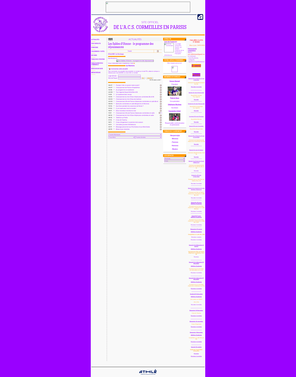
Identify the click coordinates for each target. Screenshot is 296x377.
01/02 (110, 108)
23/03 (110, 101)
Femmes (175, 142)
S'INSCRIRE (94, 47)
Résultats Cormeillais (196, 87)
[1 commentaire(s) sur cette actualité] (159, 113)
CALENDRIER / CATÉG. (98, 51)
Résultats (196, 99)
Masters (175, 149)
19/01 (110, 111)
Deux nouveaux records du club (126, 111)
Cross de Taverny (121, 120)
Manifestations (112, 58)
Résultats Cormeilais (196, 211)
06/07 (110, 85)
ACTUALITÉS (95, 39)
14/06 (110, 90)
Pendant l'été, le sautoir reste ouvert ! (128, 85)
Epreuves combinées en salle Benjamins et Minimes (132, 104)
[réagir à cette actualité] (161, 85)
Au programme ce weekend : (125, 90)
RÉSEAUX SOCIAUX (97, 68)
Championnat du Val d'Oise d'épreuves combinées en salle (135, 115)
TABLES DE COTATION (98, 59)
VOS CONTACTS (96, 43)
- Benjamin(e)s (175, 135)
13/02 (110, 106)
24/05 (110, 92)
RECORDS (94, 55)
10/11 (109, 125)
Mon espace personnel (174, 63)
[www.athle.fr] (200, 19)
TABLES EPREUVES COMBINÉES (97, 63)
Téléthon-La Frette (122, 118)
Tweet (130, 51)
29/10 (110, 129)
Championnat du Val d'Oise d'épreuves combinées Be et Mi (135, 97)
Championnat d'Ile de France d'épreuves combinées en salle (135, 113)
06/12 (110, 118)
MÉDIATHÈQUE (96, 72)
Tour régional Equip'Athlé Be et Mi (127, 92)
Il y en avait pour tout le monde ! (126, 108)
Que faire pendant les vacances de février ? (129, 106)
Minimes (175, 139)
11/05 (110, 94)
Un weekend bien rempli (124, 94)
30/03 (110, 99)
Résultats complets (196, 237)
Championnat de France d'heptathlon (128, 87)
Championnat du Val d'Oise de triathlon (128, 99)
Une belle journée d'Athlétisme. (126, 125)
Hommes (175, 145)
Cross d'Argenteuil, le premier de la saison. (129, 122)
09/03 (110, 104)
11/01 (109, 113)
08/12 (110, 115)
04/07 (110, 87)
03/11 (110, 127)
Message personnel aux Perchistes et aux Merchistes (133, 127)
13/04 (110, 97)
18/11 (109, 122)
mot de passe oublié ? (155, 80)
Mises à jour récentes (123, 129)
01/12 (110, 120)
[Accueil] (100, 33)
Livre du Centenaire (170, 42)
